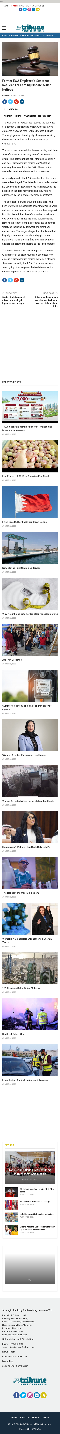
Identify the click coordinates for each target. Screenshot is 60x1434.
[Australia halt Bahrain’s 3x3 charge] (11, 1205)
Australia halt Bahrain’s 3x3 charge (35, 1201)
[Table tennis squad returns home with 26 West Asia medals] (30, 1167)
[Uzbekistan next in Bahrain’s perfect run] (11, 1217)
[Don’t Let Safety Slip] (30, 1014)
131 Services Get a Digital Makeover (22, 988)
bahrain (6, 96)
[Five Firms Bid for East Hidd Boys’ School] (30, 502)
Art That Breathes (12, 659)
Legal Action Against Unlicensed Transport (25, 1080)
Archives (30, 6)
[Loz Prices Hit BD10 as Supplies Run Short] (30, 456)
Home (21, 6)
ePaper (14, 6)
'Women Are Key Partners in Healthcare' (24, 755)
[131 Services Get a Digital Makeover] (30, 968)
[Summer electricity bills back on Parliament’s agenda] (30, 686)
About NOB (25, 1417)
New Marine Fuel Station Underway (21, 568)
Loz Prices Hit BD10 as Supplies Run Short (25, 476)
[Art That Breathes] (30, 640)
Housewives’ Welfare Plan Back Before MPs (26, 847)
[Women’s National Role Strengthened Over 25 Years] (30, 919)
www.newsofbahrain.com (37, 115)
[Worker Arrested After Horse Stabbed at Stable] (30, 781)
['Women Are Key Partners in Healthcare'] (30, 735)
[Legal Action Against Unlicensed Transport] (30, 1060)
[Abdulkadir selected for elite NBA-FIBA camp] (11, 1192)
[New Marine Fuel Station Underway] (30, 548)
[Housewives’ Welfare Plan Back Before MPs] (30, 827)
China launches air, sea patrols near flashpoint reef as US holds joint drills (46, 302)
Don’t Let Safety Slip (13, 1034)
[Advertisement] (30, 341)
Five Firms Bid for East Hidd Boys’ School (24, 522)
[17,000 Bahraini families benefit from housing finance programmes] (30, 407)
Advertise (39, 6)
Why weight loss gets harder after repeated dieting (30, 614)
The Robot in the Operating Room (20, 892)
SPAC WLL (36, 1429)
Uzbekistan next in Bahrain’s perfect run (37, 1214)
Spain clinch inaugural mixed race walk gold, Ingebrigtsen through (13, 300)
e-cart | (7, 6)
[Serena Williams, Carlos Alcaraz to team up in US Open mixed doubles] (11, 1230)
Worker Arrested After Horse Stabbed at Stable (28, 801)
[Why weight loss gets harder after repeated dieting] (30, 594)
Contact (45, 1417)
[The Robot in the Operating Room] (30, 873)
